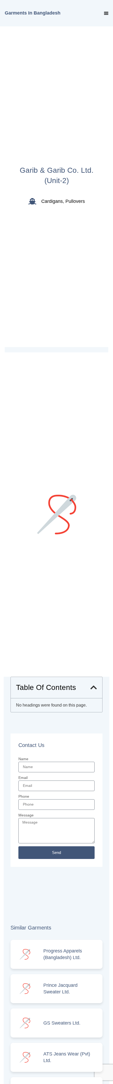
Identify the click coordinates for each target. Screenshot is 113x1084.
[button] (106, 13)
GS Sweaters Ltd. (61, 1023)
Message (26, 815)
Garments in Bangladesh (32, 13)
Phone (23, 796)
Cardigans (52, 201)
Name (23, 759)
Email (23, 777)
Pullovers (75, 201)
